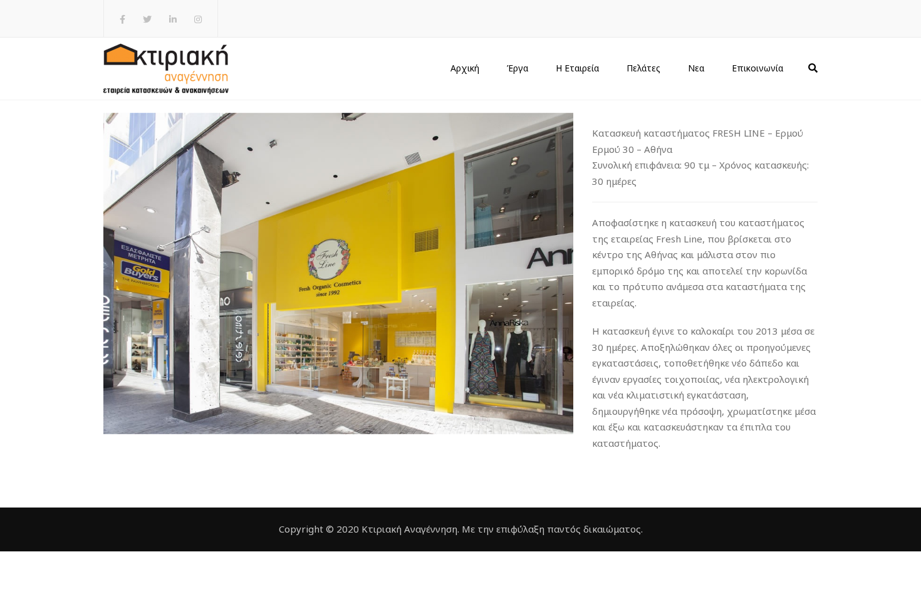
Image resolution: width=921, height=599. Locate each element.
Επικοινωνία (757, 68)
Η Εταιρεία (577, 68)
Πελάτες (643, 68)
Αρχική (464, 68)
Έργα (517, 68)
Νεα (696, 68)
